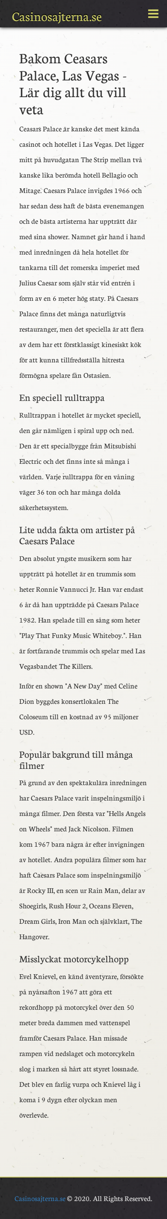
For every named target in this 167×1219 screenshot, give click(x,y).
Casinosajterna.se (57, 16)
